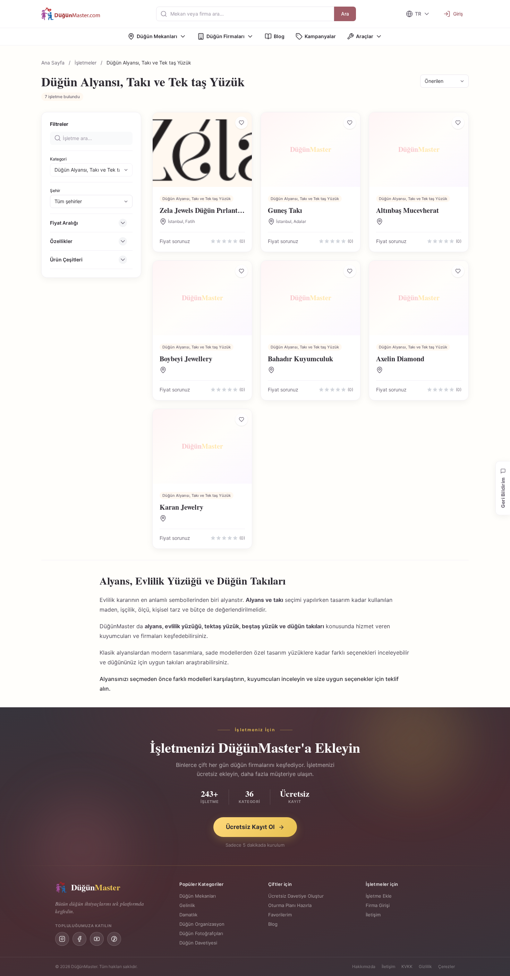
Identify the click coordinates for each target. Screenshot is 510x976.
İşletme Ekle (379, 896)
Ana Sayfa (53, 63)
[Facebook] (79, 939)
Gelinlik (187, 905)
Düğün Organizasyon (201, 924)
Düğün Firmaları (225, 36)
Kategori (58, 159)
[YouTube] (97, 939)
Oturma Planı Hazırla (290, 905)
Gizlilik (425, 966)
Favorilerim (280, 914)
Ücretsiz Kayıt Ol (250, 826)
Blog (279, 36)
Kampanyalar (320, 36)
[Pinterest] (114, 939)
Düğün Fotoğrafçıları (201, 933)
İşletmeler (85, 63)
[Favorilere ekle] (241, 122)
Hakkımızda (363, 966)
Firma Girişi (378, 905)
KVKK (407, 966)
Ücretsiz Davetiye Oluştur (296, 896)
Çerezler (446, 966)
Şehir (55, 190)
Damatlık (188, 914)
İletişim (373, 914)
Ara (345, 14)
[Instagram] (62, 939)
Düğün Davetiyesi (198, 942)
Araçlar (364, 36)
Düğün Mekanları (157, 36)
